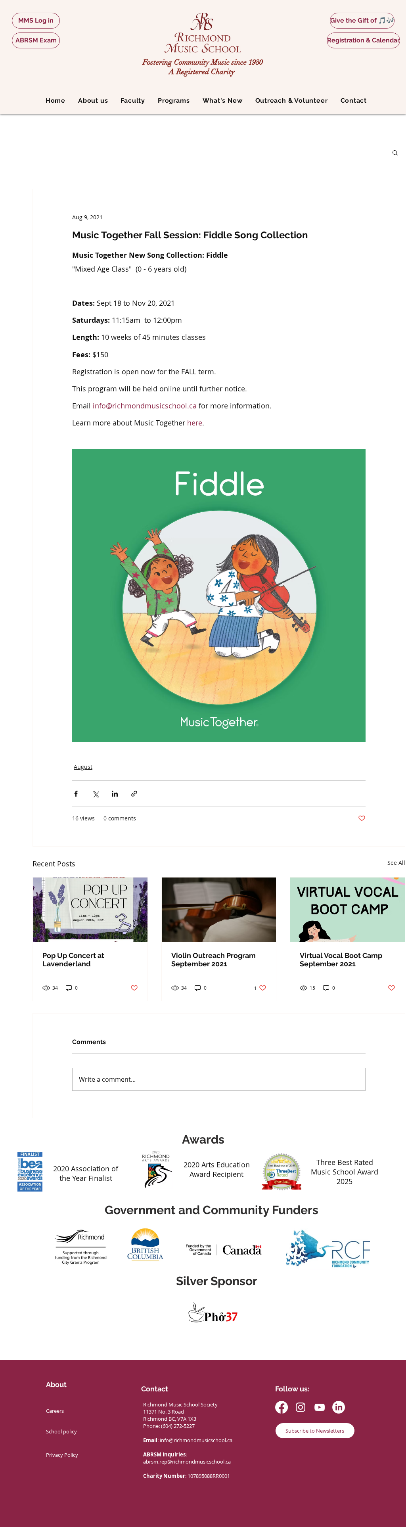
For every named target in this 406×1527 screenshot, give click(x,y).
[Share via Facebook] (76, 793)
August (83, 766)
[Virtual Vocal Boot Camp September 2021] (347, 909)
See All (396, 862)
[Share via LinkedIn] (115, 793)
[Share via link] (134, 793)
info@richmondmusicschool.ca (196, 1440)
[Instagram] (300, 1407)
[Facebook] (281, 1407)
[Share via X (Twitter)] (95, 793)
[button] (93, 100)
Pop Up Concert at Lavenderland (73, 959)
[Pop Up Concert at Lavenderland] (90, 909)
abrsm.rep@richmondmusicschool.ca (187, 1461)
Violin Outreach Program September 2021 (213, 959)
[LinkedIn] (338, 1407)
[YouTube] (319, 1407)
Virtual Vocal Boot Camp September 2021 (341, 959)
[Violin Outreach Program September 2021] (219, 909)
